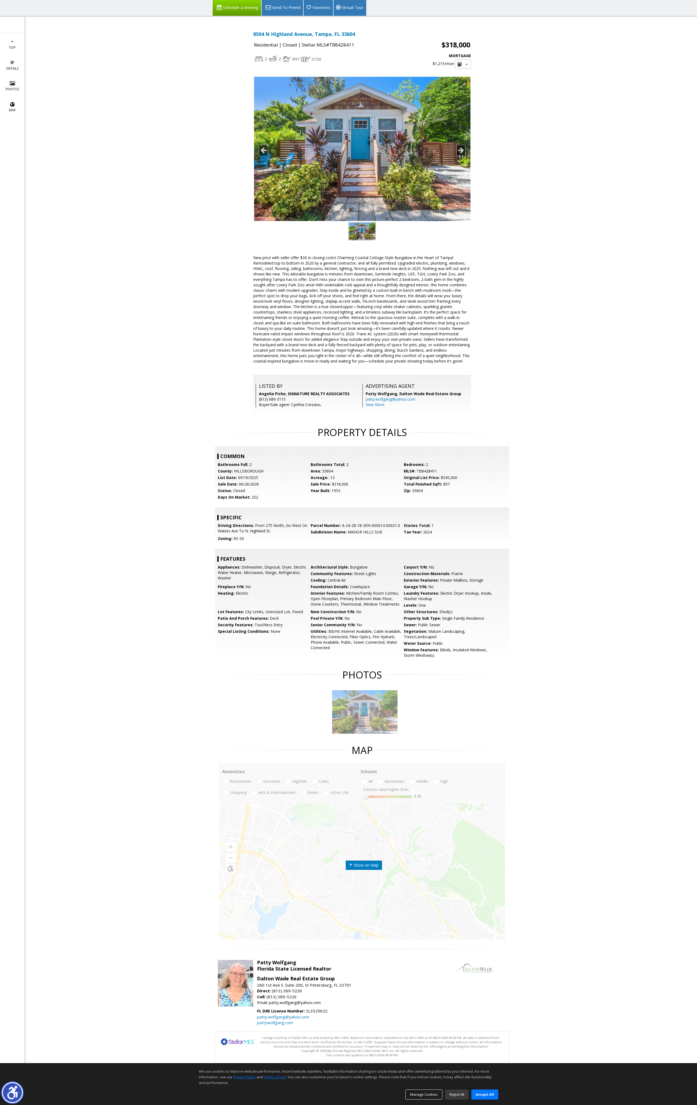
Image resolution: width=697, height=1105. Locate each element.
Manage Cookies (424, 1094)
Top (12, 47)
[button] (12, 1092)
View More (375, 404)
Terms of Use (275, 1077)
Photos (12, 89)
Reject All (457, 1094)
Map (12, 110)
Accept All (485, 1094)
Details (12, 68)
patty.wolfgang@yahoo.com (390, 399)
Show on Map (365, 865)
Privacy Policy (244, 1077)
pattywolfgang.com (275, 1022)
